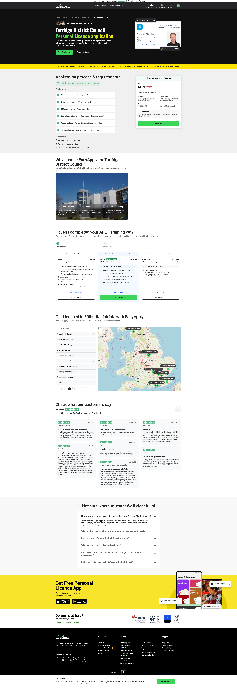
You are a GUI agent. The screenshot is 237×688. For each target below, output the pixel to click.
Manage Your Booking (147, 655)
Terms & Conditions (168, 650)
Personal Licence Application (80, 17)
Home (57, 17)
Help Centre (166, 643)
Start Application (64, 52)
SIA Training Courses (126, 643)
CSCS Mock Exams (147, 645)
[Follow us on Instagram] (63, 659)
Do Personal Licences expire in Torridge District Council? (107, 562)
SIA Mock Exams (146, 643)
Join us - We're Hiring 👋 (105, 648)
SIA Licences (124, 656)
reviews (130, 1)
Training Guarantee (167, 645)
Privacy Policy (166, 648)
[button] (158, 386)
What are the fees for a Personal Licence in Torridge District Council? (113, 531)
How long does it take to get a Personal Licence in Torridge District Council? (116, 516)
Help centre (68, 623)
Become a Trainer (103, 650)
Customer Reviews (104, 645)
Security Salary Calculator (148, 652)
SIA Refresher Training (126, 653)
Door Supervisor (126, 645)
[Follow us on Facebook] (58, 659)
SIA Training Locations (126, 658)
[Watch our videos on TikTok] (84, 659)
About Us (101, 643)
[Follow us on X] (68, 659)
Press (100, 653)
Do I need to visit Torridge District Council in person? (105, 538)
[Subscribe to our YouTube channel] (73, 659)
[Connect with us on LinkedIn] (78, 659)
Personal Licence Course (127, 663)
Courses (96, 6)
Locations (111, 6)
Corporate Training (125, 661)
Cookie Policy (85, 684)
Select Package (76, 297)
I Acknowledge (165, 681)
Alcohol (65, 17)
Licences (103, 6)
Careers (117, 6)
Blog (123, 6)
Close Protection (126, 650)
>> (88, 389)
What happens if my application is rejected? (101, 545)
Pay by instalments (75, 292)
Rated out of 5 (78, 413)
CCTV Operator (125, 648)
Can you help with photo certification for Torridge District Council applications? (111, 553)
